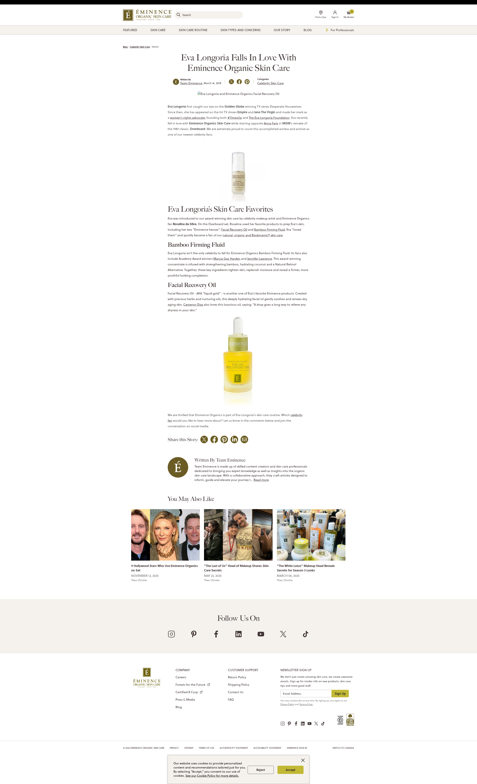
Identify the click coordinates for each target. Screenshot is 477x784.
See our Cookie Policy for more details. (212, 776)
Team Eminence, (191, 83)
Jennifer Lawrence (259, 259)
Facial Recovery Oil (234, 230)
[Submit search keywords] (178, 14)
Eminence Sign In (297, 747)
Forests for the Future (190, 685)
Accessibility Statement (267, 747)
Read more (261, 480)
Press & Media (185, 699)
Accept (290, 770)
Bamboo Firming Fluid (269, 230)
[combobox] (208, 15)
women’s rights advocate (187, 118)
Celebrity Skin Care (140, 46)
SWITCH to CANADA (343, 747)
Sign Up (340, 693)
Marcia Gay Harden (226, 259)
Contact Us (235, 692)
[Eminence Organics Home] (147, 15)
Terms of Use (206, 747)
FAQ (231, 699)
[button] (334, 15)
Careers (181, 677)
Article (155, 46)
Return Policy (237, 677)
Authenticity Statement (234, 747)
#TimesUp (235, 118)
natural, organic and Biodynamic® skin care (253, 235)
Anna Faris (271, 123)
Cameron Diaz (193, 304)
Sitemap (188, 747)
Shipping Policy (238, 685)
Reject (260, 770)
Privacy (174, 747)
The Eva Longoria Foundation (269, 118)
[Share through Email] (244, 439)
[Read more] (165, 534)
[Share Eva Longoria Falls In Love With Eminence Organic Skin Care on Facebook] (239, 81)
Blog (125, 46)
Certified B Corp (187, 692)
